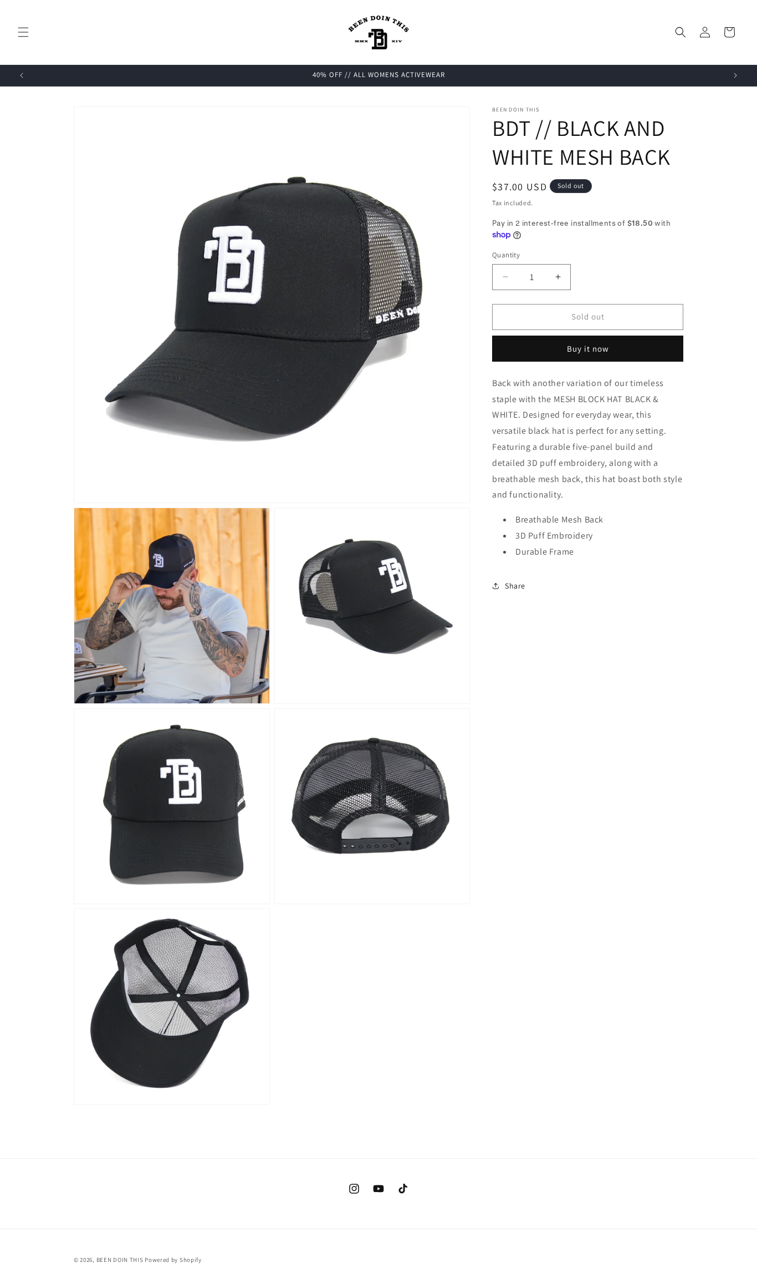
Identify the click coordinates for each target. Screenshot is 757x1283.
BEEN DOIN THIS (120, 1260)
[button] (23, 32)
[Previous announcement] (21, 75)
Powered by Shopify (173, 1260)
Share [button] (515, 586)
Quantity (506, 255)
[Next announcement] (735, 75)
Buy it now (588, 348)
